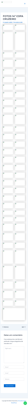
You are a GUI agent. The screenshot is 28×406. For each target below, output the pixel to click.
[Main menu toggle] (25, 3)
